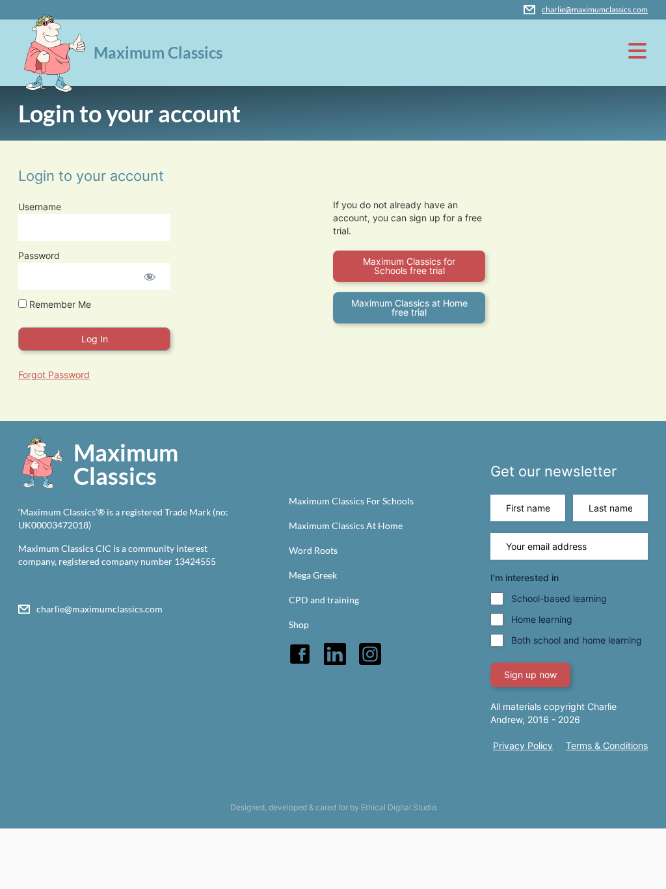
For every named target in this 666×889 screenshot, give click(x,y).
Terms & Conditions (607, 745)
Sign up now (530, 674)
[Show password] (149, 276)
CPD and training (324, 599)
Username (39, 206)
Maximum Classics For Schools (351, 500)
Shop (299, 624)
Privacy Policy (523, 745)
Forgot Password (54, 374)
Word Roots (313, 550)
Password (39, 255)
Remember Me (59, 304)
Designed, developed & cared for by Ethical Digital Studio (333, 807)
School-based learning (559, 598)
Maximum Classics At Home (346, 525)
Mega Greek (313, 575)
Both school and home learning (576, 640)
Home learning (541, 619)
